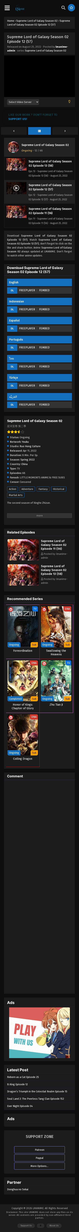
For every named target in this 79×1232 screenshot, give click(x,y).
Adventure (27, 489)
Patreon (39, 1149)
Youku (25, 441)
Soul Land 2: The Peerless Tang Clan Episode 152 (35, 1098)
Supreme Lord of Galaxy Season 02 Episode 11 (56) (53, 545)
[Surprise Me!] (71, 7)
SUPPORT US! (17, 119)
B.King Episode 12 (17, 1084)
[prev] (14, 131)
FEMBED (44, 290)
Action (12, 489)
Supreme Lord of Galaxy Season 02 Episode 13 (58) (53, 570)
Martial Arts (16, 495)
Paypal (40, 1157)
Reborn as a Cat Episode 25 (23, 1077)
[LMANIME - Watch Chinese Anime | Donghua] (20, 10)
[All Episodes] (39, 131)
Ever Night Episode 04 (20, 1106)
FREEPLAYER (27, 290)
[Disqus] (39, 833)
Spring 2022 (27, 459)
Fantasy (43, 489)
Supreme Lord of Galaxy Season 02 (45, 50)
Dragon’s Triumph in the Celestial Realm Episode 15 (37, 1091)
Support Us (26, 1225)
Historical (58, 489)
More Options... (39, 1166)
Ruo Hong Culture (30, 446)
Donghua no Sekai (17, 1189)
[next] (65, 131)
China (24, 464)
